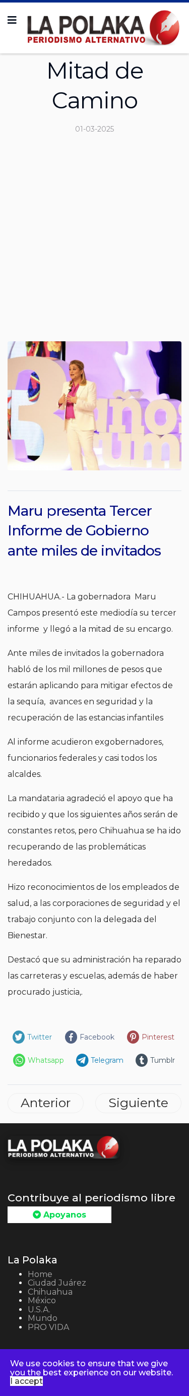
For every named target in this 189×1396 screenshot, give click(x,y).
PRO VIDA (48, 1327)
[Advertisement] (94, 241)
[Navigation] (12, 20)
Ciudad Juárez (57, 1283)
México (42, 1300)
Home (40, 1274)
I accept (26, 1381)
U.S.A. (39, 1309)
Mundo (42, 1318)
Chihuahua (50, 1292)
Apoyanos (63, 1215)
